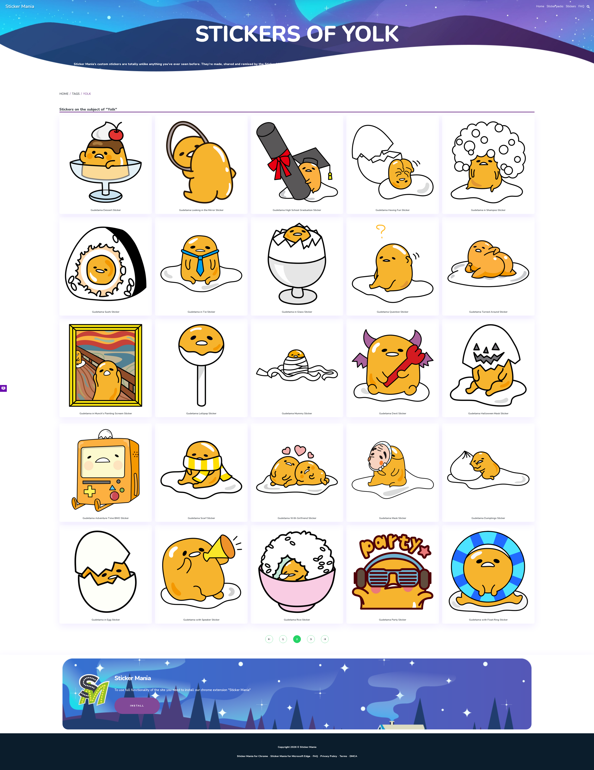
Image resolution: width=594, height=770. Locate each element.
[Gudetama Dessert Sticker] (106, 162)
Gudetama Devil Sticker (392, 413)
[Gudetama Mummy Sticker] (297, 365)
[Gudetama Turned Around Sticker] (488, 263)
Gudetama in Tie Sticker (201, 312)
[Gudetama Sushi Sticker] (106, 263)
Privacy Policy (328, 756)
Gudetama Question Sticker (392, 312)
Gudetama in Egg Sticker (106, 619)
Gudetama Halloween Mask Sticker (488, 413)
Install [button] (137, 705)
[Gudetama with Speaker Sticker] (201, 571)
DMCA (353, 756)
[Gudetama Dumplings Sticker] (488, 470)
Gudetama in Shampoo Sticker (488, 210)
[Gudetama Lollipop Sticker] (201, 365)
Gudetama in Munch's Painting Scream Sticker (106, 413)
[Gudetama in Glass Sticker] (297, 263)
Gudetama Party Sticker (392, 619)
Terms (343, 756)
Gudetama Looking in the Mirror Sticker (201, 210)
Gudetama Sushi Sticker (105, 312)
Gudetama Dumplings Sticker (488, 518)
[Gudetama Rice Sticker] (297, 571)
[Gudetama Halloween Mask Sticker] (488, 365)
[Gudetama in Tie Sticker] (201, 263)
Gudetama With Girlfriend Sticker (297, 518)
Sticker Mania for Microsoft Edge (290, 756)
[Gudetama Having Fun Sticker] (393, 162)
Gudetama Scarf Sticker (201, 518)
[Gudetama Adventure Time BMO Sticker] (106, 470)
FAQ (315, 756)
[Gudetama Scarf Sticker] (201, 470)
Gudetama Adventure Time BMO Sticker (106, 518)
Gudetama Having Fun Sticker (393, 210)
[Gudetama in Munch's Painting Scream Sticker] (106, 365)
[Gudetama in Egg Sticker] (106, 571)
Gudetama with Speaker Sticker (201, 619)
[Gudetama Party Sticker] (393, 571)
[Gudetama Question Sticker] (393, 263)
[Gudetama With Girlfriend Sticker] (297, 470)
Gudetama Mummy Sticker (297, 413)
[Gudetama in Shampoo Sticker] (488, 162)
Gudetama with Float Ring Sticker (488, 619)
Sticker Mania (19, 6)
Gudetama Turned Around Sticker (488, 312)
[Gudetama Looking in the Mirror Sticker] (201, 162)
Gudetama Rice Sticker (297, 619)
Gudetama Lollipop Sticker (201, 413)
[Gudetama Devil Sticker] (393, 365)
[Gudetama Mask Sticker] (393, 470)
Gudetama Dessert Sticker (106, 210)
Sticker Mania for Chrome (252, 756)
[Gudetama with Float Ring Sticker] (488, 571)
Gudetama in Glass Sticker (297, 312)
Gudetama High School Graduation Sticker (297, 210)
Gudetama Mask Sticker (392, 518)
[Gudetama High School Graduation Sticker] (297, 162)
